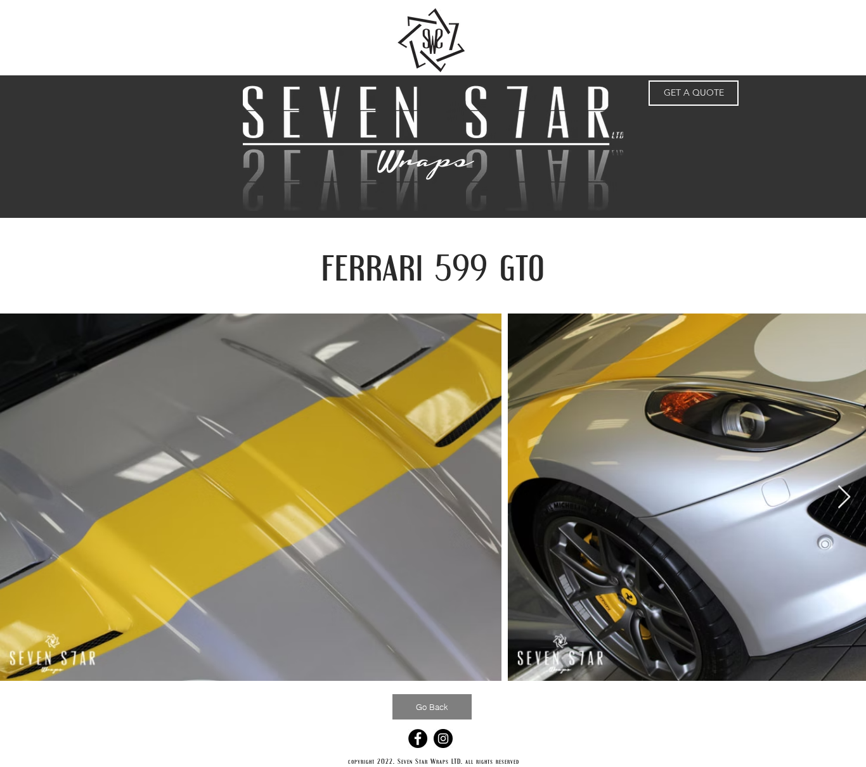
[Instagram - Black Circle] (443, 738)
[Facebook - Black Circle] (417, 738)
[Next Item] (844, 497)
